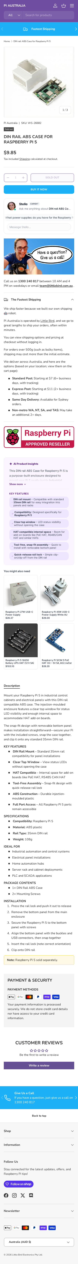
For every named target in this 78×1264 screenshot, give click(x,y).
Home (7, 41)
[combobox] (39, 15)
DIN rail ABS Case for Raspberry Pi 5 (32, 41)
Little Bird (47, 321)
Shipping (24, 159)
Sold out (52, 177)
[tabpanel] (39, 830)
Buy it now (39, 189)
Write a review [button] (39, 1065)
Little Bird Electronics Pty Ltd (27, 1254)
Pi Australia (10, 123)
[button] (63, 6)
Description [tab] (12, 686)
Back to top (39, 1116)
